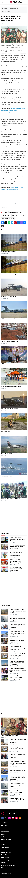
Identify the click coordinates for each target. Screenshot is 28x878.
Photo (3, 844)
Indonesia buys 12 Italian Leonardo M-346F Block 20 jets (12, 452)
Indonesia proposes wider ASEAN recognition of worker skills (17, 670)
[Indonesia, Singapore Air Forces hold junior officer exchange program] (14, 376)
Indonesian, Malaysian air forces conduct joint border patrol (13, 475)
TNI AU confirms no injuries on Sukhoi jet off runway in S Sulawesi (13, 250)
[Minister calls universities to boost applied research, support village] (4, 547)
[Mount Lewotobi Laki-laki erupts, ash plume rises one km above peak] (4, 663)
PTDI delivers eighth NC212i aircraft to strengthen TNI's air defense (12, 407)
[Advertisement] (14, 517)
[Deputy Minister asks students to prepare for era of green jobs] (4, 540)
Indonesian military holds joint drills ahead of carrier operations (17, 633)
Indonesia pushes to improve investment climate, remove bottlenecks (17, 741)
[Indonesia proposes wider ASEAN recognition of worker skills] (4, 670)
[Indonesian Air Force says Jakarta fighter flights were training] (4, 619)
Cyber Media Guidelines (8, 865)
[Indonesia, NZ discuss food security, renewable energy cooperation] (4, 756)
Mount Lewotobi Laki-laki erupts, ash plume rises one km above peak (17, 662)
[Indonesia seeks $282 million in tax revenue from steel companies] (4, 626)
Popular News (5, 605)
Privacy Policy (5, 857)
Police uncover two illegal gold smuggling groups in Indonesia (16, 640)
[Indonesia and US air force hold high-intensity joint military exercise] (14, 489)
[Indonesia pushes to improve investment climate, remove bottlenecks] (4, 741)
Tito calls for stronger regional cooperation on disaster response (16, 554)
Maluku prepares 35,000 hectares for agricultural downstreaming (13, 111)
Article (3, 842)
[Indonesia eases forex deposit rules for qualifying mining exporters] (4, 648)
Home (5, 8)
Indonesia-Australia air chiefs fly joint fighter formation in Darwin (12, 340)
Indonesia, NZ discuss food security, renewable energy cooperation (17, 756)
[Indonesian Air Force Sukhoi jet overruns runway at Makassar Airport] (14, 264)
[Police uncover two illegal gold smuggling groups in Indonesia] (4, 641)
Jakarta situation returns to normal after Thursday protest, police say (17, 677)
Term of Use (4, 854)
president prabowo (8, 218)
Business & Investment (7, 837)
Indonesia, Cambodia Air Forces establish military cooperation (13, 363)
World (2, 834)
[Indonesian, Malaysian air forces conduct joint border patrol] (14, 466)
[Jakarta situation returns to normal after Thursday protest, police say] (4, 678)
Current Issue (12, 8)
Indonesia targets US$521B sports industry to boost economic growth (17, 655)
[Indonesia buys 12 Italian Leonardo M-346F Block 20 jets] (14, 444)
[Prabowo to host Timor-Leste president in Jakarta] (4, 800)
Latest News (5, 533)
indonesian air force (15, 212)
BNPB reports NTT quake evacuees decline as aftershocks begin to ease (17, 561)
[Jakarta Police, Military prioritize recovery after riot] (4, 771)
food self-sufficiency (18, 215)
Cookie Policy (5, 860)
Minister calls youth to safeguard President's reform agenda (15, 569)
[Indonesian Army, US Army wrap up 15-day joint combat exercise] (4, 611)
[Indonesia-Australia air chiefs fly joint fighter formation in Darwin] (14, 332)
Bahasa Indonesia (6, 852)
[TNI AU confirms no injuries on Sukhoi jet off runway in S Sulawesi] (14, 242)
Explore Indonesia (6, 839)
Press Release (5, 847)
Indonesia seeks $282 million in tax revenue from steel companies (17, 626)
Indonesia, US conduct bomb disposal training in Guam (12, 430)
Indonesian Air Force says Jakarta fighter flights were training (17, 618)
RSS (2, 867)
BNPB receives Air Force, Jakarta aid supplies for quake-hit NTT (12, 295)
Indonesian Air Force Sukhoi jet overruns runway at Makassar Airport (13, 273)
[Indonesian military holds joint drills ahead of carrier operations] (4, 634)
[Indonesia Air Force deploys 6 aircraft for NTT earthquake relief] (14, 309)
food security (6, 215)
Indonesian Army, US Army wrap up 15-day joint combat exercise (17, 611)
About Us (3, 862)
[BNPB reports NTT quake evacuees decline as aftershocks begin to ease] (4, 562)
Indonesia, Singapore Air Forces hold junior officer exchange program (12, 385)
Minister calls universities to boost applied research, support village (17, 546)
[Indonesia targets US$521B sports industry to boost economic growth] (4, 656)
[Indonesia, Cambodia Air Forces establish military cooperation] (14, 354)
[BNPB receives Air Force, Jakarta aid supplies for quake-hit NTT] (14, 287)
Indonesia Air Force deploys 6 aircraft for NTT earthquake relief (13, 318)
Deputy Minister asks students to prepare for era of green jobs (17, 539)
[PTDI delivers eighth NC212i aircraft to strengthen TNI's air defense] (14, 399)
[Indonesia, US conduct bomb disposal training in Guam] (14, 421)
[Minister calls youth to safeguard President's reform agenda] (4, 569)
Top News (4, 714)
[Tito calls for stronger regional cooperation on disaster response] (4, 554)
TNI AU (5, 212)
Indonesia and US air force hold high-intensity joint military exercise (12, 497)
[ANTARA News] (15, 2)
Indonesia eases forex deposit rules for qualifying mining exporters (17, 648)
